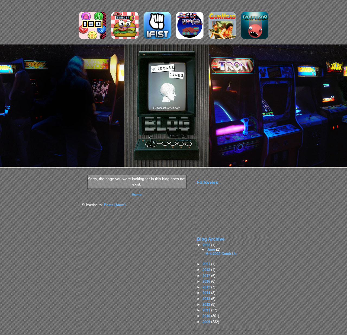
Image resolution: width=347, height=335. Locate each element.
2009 (207, 322)
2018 (207, 270)
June (211, 249)
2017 (207, 276)
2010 (207, 316)
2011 (207, 310)
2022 (207, 245)
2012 (207, 304)
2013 (207, 299)
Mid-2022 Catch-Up (221, 254)
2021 (207, 264)
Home (137, 195)
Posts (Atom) (115, 205)
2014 (207, 293)
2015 (207, 287)
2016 (207, 281)
